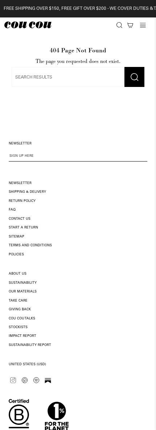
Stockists (18, 327)
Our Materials (23, 291)
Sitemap (16, 236)
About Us (17, 273)
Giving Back (20, 309)
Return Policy (22, 201)
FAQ (12, 209)
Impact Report (22, 336)
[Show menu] (143, 24)
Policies (16, 254)
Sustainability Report (30, 345)
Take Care (18, 300)
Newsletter (20, 183)
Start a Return (23, 227)
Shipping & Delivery (27, 192)
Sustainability (23, 282)
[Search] (119, 24)
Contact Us (19, 218)
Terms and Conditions (30, 245)
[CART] (130, 24)
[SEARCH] (119, 24)
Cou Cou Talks (22, 318)
